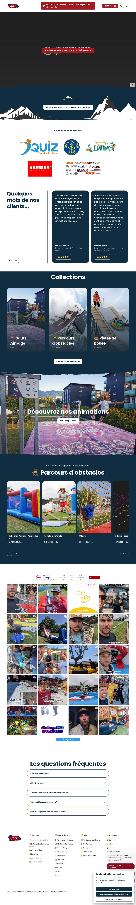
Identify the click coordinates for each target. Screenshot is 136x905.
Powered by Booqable (58, 891)
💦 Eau (57, 875)
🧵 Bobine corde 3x (53, 536)
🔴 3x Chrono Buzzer (88, 536)
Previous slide (9, 260)
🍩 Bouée (58, 867)
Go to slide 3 (124, 553)
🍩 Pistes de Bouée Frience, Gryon (39, 845)
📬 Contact (111, 840)
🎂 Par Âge (85, 848)
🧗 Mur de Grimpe (61, 848)
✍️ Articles (110, 844)
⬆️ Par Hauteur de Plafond (90, 840)
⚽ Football (59, 864)
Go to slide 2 (122, 553)
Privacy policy (43, 891)
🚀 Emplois (110, 848)
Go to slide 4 (125, 553)
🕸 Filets (12, 536)
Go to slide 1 (120, 553)
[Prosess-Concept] (13, 6)
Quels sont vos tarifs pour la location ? (119, 866)
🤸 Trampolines (60, 856)
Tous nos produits (68, 421)
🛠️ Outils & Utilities (36, 862)
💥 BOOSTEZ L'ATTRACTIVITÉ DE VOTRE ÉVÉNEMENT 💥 (68, 50)
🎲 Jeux (58, 871)
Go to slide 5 (127, 553)
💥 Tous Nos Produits (88, 856)
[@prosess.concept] (39, 577)
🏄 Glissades (59, 860)
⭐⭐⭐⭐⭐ (63, 257)
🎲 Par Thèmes (86, 844)
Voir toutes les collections (68, 361)
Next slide (16, 260)
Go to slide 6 (129, 553)
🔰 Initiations (33, 854)
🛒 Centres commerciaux (38, 840)
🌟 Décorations (86, 852)
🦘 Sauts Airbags (61, 852)
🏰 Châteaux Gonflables (64, 844)
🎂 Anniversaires (35, 858)
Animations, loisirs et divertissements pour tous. (68, 107)
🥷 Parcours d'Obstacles (64, 840)
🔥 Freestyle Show (35, 850)
